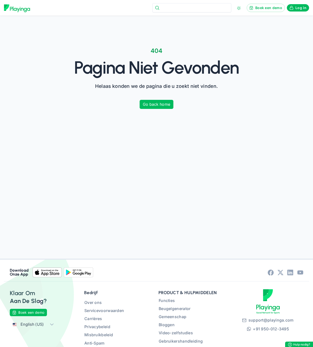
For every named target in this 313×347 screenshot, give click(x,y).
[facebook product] (271, 272)
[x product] (280, 272)
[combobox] (192, 7)
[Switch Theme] (239, 8)
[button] (52, 324)
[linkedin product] (290, 272)
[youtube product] (300, 272)
